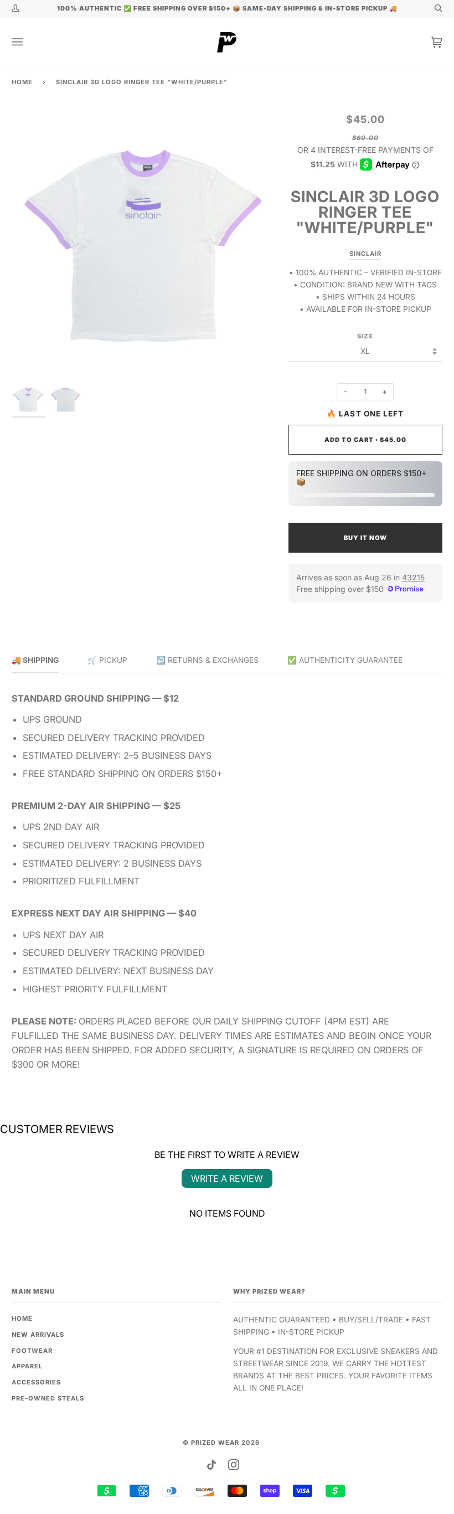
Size (365, 336)
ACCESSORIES (36, 1382)
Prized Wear (215, 1442)
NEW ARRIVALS (38, 1334)
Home (22, 82)
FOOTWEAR (32, 1351)
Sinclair (365, 254)
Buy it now (365, 538)
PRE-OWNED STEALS (48, 1398)
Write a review (227, 1178)
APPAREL (27, 1366)
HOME (22, 1318)
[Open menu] (28, 42)
